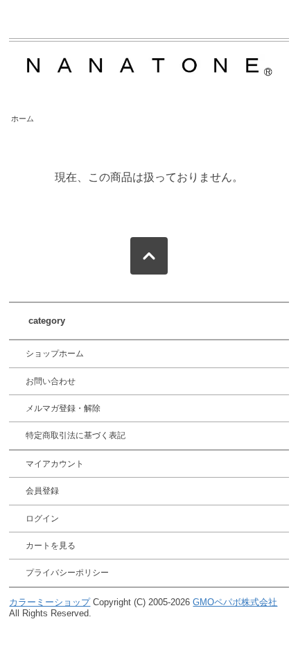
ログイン (42, 518)
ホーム (22, 118)
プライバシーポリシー (67, 573)
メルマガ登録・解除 (63, 408)
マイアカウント (55, 464)
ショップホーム (55, 353)
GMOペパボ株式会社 (235, 602)
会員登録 (42, 491)
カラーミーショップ (49, 602)
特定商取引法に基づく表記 (75, 435)
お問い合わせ (51, 381)
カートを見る (51, 545)
